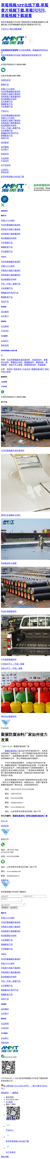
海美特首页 (6, 80)
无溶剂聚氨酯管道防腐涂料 (18, 360)
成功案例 (5, 142)
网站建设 (5, 1093)
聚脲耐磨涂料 (30, 365)
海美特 (10, 369)
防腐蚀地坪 (37, 360)
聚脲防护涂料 (16, 362)
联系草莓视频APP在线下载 (12, 177)
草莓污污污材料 (8, 89)
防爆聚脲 (42, 365)
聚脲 (20, 29)
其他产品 (5, 138)
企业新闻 (5, 158)
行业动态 (5, 161)
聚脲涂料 (40, 362)
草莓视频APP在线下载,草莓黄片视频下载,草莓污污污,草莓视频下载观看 (24, 10)
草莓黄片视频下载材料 (10, 94)
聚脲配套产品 (7, 104)
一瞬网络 (14, 1093)
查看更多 (5, 880)
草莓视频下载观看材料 (10, 97)
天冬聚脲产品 (7, 102)
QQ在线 (9, 1102)
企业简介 (5, 170)
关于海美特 (6, 165)
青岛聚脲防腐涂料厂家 (38, 816)
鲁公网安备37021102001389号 (16, 1086)
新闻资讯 (5, 154)
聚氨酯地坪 (29, 362)
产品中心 (5, 29)
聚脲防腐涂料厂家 (12, 751)
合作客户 (5, 149)
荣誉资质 (5, 172)
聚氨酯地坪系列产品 (9, 133)
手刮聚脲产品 (7, 107)
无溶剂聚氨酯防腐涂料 (10, 91)
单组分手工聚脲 (15, 365)
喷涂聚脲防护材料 (9, 99)
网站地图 (13, 29)
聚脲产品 (5, 85)
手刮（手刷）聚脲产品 (10, 128)
